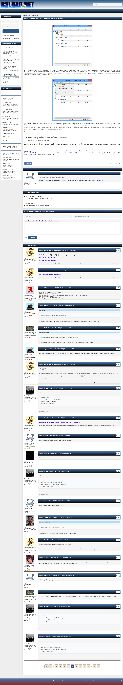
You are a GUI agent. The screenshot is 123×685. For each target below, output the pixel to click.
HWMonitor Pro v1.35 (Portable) (47, 257)
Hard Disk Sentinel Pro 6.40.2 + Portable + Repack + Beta (39, 198)
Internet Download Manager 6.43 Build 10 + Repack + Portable (11, 56)
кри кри (46, 517)
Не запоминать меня (9, 35)
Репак (9, 11)
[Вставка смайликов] (45, 221)
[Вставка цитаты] (52, 221)
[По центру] (39, 221)
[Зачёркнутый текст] (33, 221)
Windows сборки (17, 11)
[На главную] (22, 4)
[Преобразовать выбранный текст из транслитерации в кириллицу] (54, 221)
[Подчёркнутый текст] (31, 221)
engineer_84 (47, 435)
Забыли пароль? (6, 38)
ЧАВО (86, 11)
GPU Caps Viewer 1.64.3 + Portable (34, 196)
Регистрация (16, 38)
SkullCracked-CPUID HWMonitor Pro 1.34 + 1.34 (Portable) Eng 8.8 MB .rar (59, 422)
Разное (79, 11)
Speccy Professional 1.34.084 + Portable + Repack (37, 205)
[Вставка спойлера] (57, 221)
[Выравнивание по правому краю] (42, 221)
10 (80, 666)
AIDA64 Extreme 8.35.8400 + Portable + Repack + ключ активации (10, 67)
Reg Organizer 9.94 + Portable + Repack (11, 82)
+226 (28, 163)
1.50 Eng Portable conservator (76, 152)
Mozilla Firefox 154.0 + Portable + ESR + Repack (10, 48)
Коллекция (67, 11)
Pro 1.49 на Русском (91, 152)
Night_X (46, 500)
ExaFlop (46, 453)
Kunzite (46, 557)
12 (88, 666)
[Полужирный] (26, 221)
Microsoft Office (57, 11)
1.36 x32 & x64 (32, 154)
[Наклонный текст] (28, 221)
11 (84, 666)
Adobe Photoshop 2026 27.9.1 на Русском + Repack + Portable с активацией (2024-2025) (10, 52)
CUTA (45, 287)
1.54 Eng (100, 152)
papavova (47, 305)
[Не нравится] (25, 163)
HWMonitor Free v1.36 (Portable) (52, 274)
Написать (94, 11)
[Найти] (120, 4)
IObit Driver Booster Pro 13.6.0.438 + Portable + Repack (10, 75)
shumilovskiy (48, 575)
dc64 (45, 328)
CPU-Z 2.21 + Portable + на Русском (34, 201)
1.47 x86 (115, 152)
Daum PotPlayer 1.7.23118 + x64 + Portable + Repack (11, 63)
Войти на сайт (10, 31)
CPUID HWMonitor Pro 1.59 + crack (38, 152)
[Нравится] (30, 163)
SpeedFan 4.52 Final (30, 203)
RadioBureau (47, 250)
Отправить (32, 237)
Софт (3, 11)
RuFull (46, 388)
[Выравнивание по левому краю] (37, 221)
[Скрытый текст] (49, 221)
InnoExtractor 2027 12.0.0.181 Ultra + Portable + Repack (10, 71)
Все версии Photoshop (31, 11)
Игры (73, 11)
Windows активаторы (45, 11)
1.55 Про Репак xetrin (61, 152)
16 (94, 666)
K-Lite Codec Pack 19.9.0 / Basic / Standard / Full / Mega (11, 78)
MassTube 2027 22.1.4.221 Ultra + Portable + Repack (11, 60)
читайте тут (100, 180)
